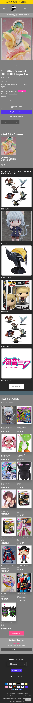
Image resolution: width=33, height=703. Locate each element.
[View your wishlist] (25, 8)
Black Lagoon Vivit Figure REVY (7, 510)
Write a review (16, 650)
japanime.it (12, 693)
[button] (4, 8)
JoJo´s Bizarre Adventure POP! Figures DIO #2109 (7, 538)
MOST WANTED (5, 209)
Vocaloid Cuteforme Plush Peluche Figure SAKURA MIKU (8, 454)
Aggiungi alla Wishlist (9, 122)
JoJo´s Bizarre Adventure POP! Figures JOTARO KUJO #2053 (23, 510)
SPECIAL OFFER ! (5, 346)
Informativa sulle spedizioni (9, 698)
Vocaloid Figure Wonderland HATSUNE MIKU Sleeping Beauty (8, 159)
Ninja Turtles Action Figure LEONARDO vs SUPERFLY (22, 426)
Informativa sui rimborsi (22, 693)
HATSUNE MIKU (5, 380)
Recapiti (19, 698)
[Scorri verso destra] (20, 66)
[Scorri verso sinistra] (13, 66)
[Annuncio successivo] (30, 2)
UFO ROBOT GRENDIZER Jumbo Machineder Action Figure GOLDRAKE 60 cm (24, 595)
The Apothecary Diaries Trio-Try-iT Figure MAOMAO (24, 538)
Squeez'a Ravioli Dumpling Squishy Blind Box (8, 594)
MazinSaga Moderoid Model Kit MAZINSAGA (7, 566)
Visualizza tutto (16, 387)
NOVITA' (3, 243)
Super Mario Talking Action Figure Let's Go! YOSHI (24, 454)
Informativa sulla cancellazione (17, 701)
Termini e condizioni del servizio (24, 696)
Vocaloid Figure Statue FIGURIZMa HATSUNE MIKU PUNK (8, 482)
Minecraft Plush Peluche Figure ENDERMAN (23, 482)
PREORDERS (4, 312)
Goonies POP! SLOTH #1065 (22, 565)
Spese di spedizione (13, 93)
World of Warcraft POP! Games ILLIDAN (7, 623)
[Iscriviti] (24, 664)
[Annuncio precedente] (3, 2)
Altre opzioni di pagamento (16, 116)
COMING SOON (5, 277)
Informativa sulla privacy (9, 696)
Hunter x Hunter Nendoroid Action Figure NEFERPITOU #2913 (8, 426)
